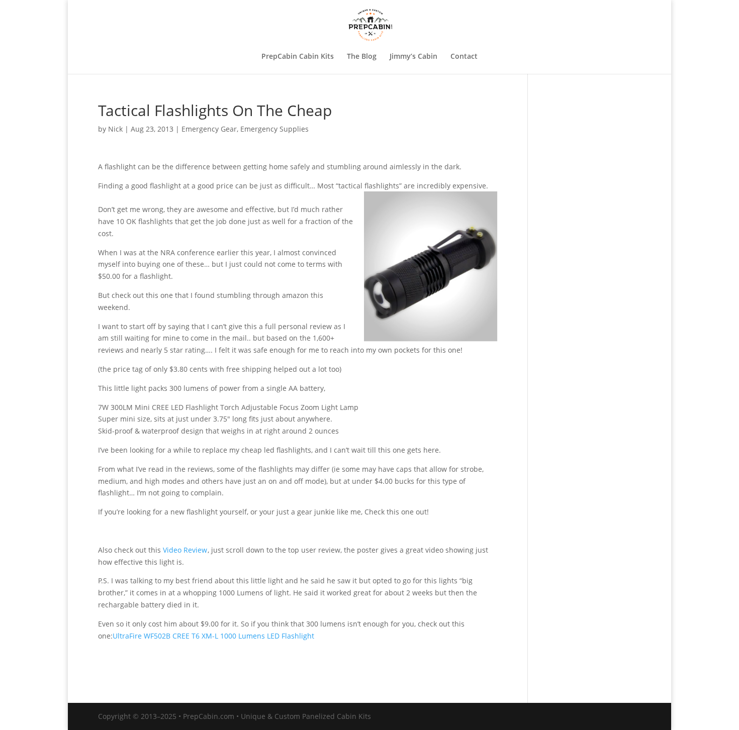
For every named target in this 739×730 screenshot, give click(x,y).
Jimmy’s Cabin (413, 57)
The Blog (362, 57)
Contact (464, 57)
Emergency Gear (209, 129)
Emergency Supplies (274, 129)
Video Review (185, 550)
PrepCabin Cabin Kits (297, 57)
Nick (115, 129)
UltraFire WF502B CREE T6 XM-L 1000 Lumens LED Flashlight (213, 636)
